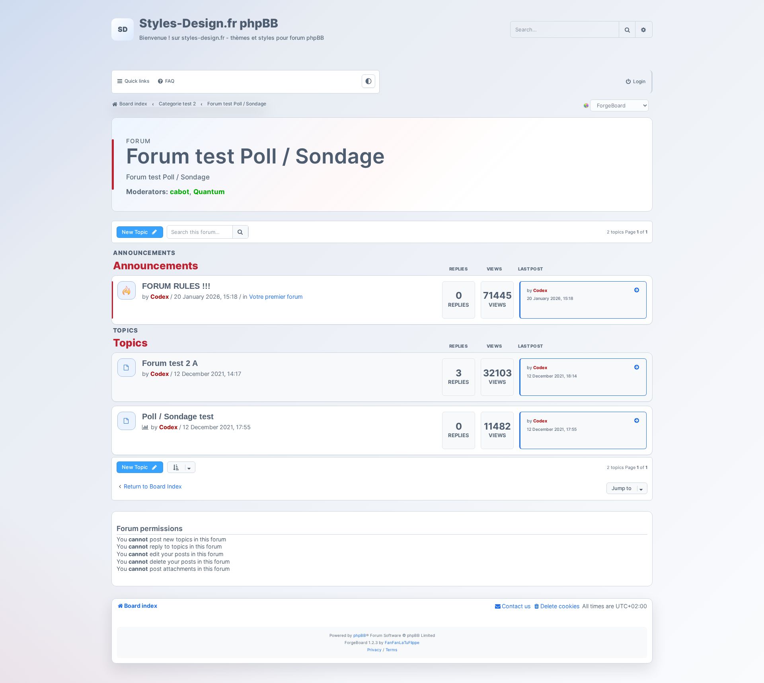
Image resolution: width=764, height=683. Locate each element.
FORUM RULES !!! (176, 286)
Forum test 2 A (170, 363)
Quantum (209, 191)
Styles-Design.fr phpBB (208, 23)
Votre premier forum (276, 296)
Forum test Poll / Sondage (255, 156)
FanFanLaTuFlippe (402, 642)
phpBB (359, 635)
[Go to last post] (637, 290)
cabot (179, 191)
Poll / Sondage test (178, 416)
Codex (159, 296)
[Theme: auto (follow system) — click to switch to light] (368, 81)
